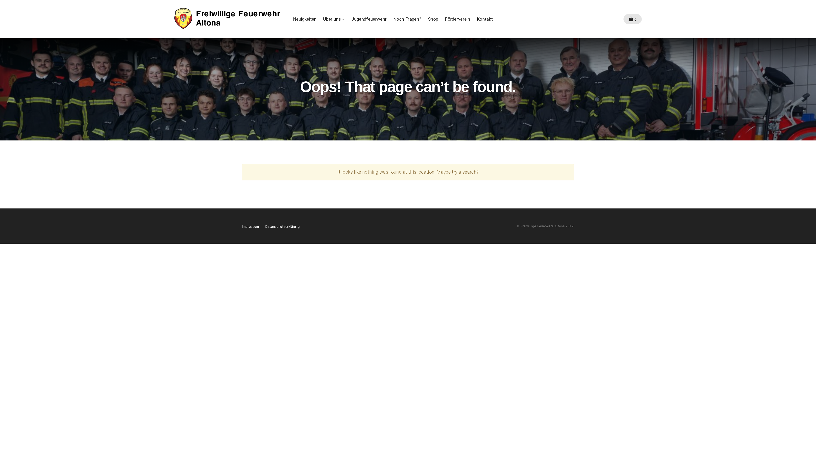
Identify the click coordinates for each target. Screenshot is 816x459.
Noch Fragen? (407, 19)
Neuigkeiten (305, 19)
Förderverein (457, 19)
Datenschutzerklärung (282, 227)
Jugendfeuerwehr (369, 19)
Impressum (250, 227)
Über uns (332, 19)
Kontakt (485, 19)
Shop (433, 19)
